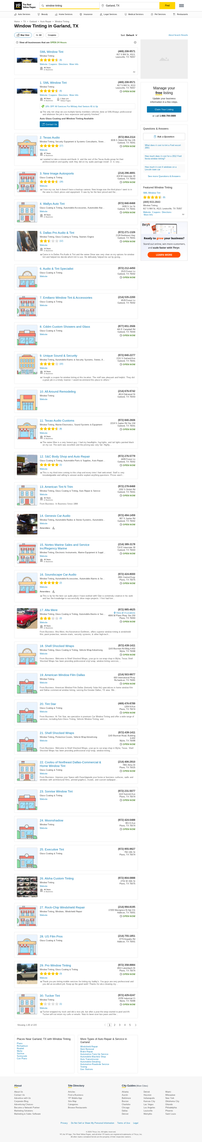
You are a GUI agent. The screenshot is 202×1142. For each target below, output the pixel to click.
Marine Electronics (64, 424)
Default (130, 35)
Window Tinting (47, 56)
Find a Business (75, 1095)
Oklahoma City (172, 1101)
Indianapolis (149, 1098)
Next (135, 1025)
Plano (19, 1043)
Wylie (19, 1051)
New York (169, 1098)
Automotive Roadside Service (94, 1064)
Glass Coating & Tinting (51, 177)
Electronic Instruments (66, 552)
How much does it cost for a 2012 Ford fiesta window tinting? (163, 157)
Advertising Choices (23, 1104)
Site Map (72, 1101)
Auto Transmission (89, 1059)
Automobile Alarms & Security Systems (106, 208)
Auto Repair (45, 21)
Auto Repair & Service (102, 460)
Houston (147, 1095)
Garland (33, 21)
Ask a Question (165, 136)
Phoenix (169, 1111)
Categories (73, 1104)
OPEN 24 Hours (58, 42)
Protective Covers (63, 737)
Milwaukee (170, 1095)
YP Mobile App (75, 1098)
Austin (125, 1095)
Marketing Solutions (23, 1111)
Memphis (148, 1114)
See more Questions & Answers (164, 176)
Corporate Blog (21, 1101)
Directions (63, 64)
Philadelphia (171, 1107)
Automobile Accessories (75, 208)
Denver (125, 1114)
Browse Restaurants (77, 1107)
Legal (135, 1123)
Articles (71, 1092)
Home (17, 21)
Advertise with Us (22, 1098)
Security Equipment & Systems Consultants (76, 141)
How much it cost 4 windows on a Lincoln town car (160, 168)
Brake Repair (86, 1051)
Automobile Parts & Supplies (77, 460)
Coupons (53, 64)
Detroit (147, 1092)
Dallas (125, 1111)
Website (43, 64)
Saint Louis (170, 1114)
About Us (18, 1092)
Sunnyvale (22, 1056)
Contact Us (51, 124)
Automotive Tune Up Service (94, 1054)
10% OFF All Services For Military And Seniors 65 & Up (71, 106)
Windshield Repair (73, 911)
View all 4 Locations (125, 613)
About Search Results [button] (178, 35)
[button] (181, 5)
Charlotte (126, 1104)
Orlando (169, 1104)
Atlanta (125, 1092)
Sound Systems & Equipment (88, 424)
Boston (125, 1101)
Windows (59, 911)
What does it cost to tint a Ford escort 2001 (163, 146)
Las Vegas (149, 1104)
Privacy (64, 1123)
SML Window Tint (51, 51)
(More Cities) (142, 1086)
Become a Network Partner (27, 1107)
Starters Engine (86, 237)
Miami (168, 1092)
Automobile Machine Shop (93, 1056)
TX (24, 21)
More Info (73, 64)
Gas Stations (86, 1069)
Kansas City (149, 1101)
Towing (83, 1067)
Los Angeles (149, 1107)
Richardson (22, 1046)
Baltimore (126, 1098)
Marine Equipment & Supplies (92, 552)
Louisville (148, 1111)
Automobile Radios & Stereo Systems (73, 520)
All (40, 35)
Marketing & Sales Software (27, 1114)
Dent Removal (87, 1049)
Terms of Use (123, 1123)
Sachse (20, 1053)
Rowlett (20, 1048)
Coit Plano (22, 1058)
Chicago (125, 1107)
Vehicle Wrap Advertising (91, 650)
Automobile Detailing (90, 1062)
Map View (25, 35)
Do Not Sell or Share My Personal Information (92, 1123)
